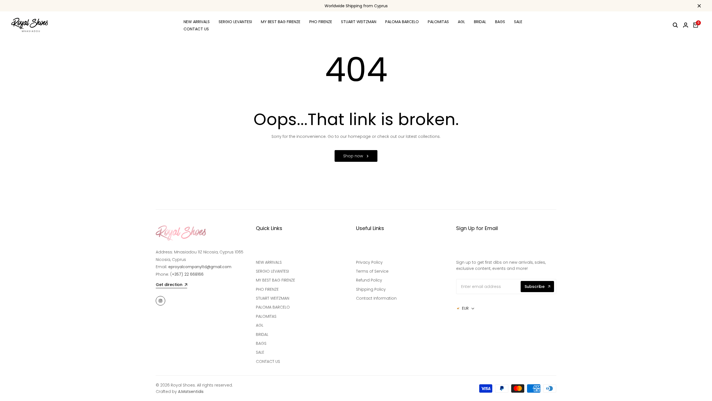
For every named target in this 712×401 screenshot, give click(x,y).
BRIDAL (262, 334)
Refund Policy (369, 280)
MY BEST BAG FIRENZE (275, 280)
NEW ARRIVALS (269, 262)
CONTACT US (268, 361)
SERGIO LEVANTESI (272, 271)
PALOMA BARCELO (273, 307)
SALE (260, 352)
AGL (259, 325)
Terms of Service (372, 271)
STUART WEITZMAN (272, 298)
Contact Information (376, 298)
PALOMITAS (266, 316)
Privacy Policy (369, 262)
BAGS (261, 343)
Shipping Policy (371, 289)
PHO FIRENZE (267, 289)
